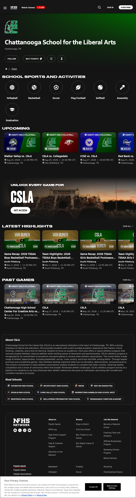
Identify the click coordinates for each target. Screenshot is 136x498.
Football (79, 466)
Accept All (93, 487)
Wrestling (108, 466)
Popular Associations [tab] (22, 474)
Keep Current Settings (112, 487)
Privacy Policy (27, 495)
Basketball (53, 466)
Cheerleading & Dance (113, 472)
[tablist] (26, 470)
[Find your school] (99, 7)
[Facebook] (15, 430)
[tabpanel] (85, 472)
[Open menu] (5, 8)
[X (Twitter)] (20, 430)
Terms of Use (42, 495)
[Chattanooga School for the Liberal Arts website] (51, 58)
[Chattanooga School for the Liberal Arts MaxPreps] (62, 58)
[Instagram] (24, 430)
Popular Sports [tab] (19, 466)
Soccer (79, 472)
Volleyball (52, 472)
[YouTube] (29, 430)
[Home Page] (6, 68)
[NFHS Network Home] (14, 7)
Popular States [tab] (19, 470)
